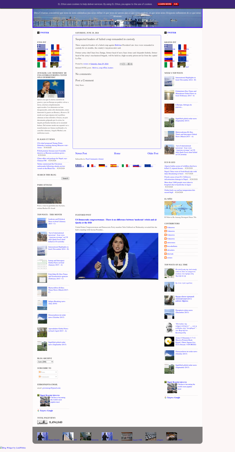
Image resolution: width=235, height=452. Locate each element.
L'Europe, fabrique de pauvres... (184, 105)
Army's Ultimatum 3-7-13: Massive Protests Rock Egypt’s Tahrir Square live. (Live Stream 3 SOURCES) (186, 341)
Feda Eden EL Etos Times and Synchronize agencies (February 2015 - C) (58, 276)
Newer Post (81, 153)
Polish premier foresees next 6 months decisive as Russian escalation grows (51, 151)
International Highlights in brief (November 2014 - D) (58, 248)
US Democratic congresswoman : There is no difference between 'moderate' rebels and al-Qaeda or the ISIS (116, 221)
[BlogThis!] (123, 64)
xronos (169, 257)
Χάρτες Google (46, 410)
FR (94, 166)
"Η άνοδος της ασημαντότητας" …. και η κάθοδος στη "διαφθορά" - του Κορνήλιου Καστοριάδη (186, 328)
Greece (115, 440)
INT (75, 440)
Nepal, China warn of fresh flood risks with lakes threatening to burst (180, 172)
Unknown (171, 227)
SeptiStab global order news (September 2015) (57, 343)
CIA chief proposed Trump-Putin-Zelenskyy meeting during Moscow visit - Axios (53, 145)
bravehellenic (172, 246)
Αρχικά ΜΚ (137, 440)
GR (82, 166)
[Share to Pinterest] (131, 64)
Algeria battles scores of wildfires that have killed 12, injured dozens (180, 167)
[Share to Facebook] (128, 64)
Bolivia (118, 45)
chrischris (170, 250)
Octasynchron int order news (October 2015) (57, 316)
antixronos (171, 242)
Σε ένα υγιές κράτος (184, 283)
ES (118, 166)
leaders (110, 67)
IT (129, 166)
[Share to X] (126, 64)
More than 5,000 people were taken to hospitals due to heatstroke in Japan (178, 183)
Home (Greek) (54, 440)
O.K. (176, 4)
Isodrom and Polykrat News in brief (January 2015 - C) (57, 221)
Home (117, 153)
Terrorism (95, 440)
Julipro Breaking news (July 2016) (56, 302)
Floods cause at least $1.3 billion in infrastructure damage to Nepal (177, 178)
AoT (60, 67)
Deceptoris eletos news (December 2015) (184, 311)
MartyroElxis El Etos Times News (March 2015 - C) (58, 289)
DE (106, 166)
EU (152, 166)
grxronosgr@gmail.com (51, 388)
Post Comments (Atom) (95, 159)
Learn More (164, 4)
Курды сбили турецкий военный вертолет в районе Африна (185, 298)
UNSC (180, 440)
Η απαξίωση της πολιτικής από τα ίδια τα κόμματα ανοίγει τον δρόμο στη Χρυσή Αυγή (186, 272)
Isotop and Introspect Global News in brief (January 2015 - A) (56, 262)
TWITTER (44, 32)
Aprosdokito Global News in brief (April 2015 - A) (58, 329)
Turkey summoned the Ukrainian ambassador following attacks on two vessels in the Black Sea (51, 166)
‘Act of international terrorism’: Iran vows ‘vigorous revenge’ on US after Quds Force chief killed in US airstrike (58, 237)
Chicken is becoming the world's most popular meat (58, 399)
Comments (45, 376)
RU (140, 166)
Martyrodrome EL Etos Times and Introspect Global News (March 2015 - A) (186, 134)
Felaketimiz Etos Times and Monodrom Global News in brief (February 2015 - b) (186, 93)
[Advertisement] (116, 191)
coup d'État (103, 67)
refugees (159, 440)
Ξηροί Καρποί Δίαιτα (50, 395)
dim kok (170, 254)
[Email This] (121, 64)
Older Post (153, 153)
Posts (43, 372)
